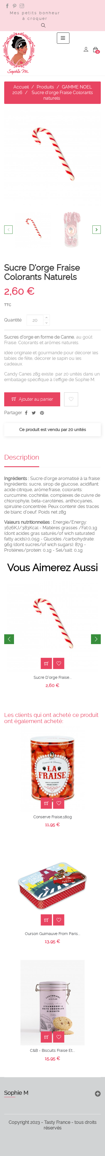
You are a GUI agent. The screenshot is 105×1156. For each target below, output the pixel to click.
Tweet (34, 413)
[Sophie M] (19, 53)
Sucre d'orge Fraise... (53, 677)
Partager (26, 413)
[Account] (86, 50)
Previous (8, 229)
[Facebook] (7, 6)
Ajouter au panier (35, 399)
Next (96, 229)
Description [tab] (21, 457)
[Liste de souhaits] (71, 399)
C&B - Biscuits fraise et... (52, 1050)
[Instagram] (22, 6)
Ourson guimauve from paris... (52, 933)
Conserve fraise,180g (52, 817)
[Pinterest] (14, 6)
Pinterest (42, 413)
